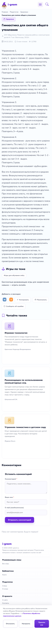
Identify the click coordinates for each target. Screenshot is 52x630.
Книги (4, 575)
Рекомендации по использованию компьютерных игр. (24, 381)
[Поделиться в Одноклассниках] (11, 300)
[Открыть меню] (40, 4)
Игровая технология (16, 332)
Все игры (5, 564)
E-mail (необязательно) (14, 508)
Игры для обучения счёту (14, 275)
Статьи (4, 586)
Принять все (41, 623)
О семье (5, 589)
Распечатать (42, 300)
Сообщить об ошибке (14, 306)
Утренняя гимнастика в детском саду (25, 427)
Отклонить (10, 624)
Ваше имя (9, 497)
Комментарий (11, 479)
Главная (5, 12)
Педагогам (14, 12)
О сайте (5, 600)
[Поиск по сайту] (47, 4)
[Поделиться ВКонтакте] (4, 300)
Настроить (26, 624)
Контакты (5, 603)
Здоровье (24, 12)
